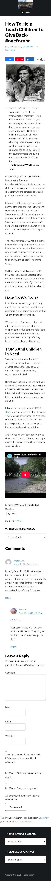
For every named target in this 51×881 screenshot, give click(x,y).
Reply (8, 597)
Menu (27, 12)
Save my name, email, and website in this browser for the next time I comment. (23, 758)
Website (9, 736)
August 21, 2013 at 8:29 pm (31, 613)
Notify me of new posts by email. (21, 788)
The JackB (25, 4)
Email (8, 721)
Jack (21, 609)
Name (8, 707)
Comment (10, 672)
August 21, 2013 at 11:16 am (26, 564)
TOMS (19, 521)
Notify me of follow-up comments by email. (23, 775)
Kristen (17, 560)
